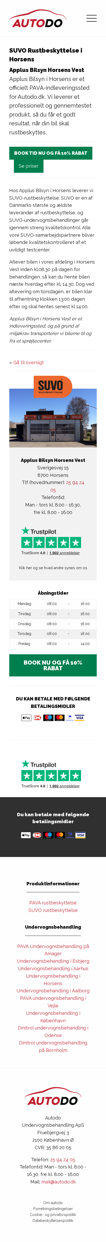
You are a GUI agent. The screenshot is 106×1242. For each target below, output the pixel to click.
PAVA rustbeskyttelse (53, 902)
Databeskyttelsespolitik (53, 1220)
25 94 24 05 (62, 1159)
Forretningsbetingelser (53, 1208)
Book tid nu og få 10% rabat (50, 153)
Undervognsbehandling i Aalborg (53, 990)
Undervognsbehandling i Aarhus (53, 968)
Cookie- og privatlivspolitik (53, 1214)
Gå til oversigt (28, 362)
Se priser (29, 166)
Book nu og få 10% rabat (53, 665)
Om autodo (53, 1202)
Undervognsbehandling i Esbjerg (53, 961)
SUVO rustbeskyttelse (53, 910)
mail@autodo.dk (58, 1181)
